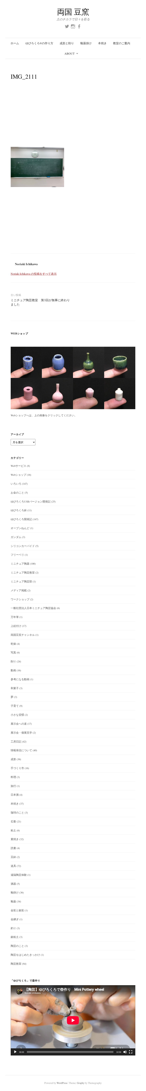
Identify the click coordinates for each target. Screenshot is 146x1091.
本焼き (102, 43)
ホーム (15, 43)
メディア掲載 (19, 590)
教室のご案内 (121, 43)
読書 (13, 848)
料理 (13, 777)
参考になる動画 (20, 679)
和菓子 (15, 688)
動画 (13, 670)
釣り (13, 928)
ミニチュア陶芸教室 (23, 572)
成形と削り (67, 43)
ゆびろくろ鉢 (19, 510)
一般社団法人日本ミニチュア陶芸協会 (33, 608)
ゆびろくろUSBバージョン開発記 (31, 501)
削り (13, 661)
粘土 (13, 830)
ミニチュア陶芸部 (21, 581)
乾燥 (13, 643)
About (69, 53)
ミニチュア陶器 (20, 563)
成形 (13, 759)
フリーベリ (17, 554)
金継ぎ (15, 919)
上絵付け (16, 626)
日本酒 (15, 794)
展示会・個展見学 (21, 732)
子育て (15, 706)
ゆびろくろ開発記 (21, 519)
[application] (73, 1020)
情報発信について (21, 750)
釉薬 (13, 901)
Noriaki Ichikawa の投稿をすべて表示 (34, 274)
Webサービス (18, 466)
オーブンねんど (20, 528)
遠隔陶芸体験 (19, 875)
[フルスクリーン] (130, 1052)
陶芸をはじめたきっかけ (25, 954)
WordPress (62, 1083)
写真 (13, 652)
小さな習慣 (17, 714)
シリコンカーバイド (23, 546)
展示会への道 (19, 723)
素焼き (15, 839)
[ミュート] (125, 1052)
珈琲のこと (17, 812)
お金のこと (17, 492)
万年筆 (15, 617)
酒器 (13, 883)
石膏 (13, 821)
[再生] (15, 1052)
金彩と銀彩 (17, 910)
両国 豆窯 (73, 12)
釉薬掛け (86, 43)
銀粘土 (15, 937)
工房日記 (16, 741)
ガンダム (16, 537)
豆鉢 (13, 857)
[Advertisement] (73, 117)
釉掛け (15, 892)
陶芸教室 (16, 963)
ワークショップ (20, 599)
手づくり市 (17, 768)
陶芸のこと (17, 946)
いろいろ (16, 483)
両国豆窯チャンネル (23, 635)
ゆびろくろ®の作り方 (39, 43)
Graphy (80, 1083)
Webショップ (18, 474)
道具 (13, 866)
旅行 (13, 786)
